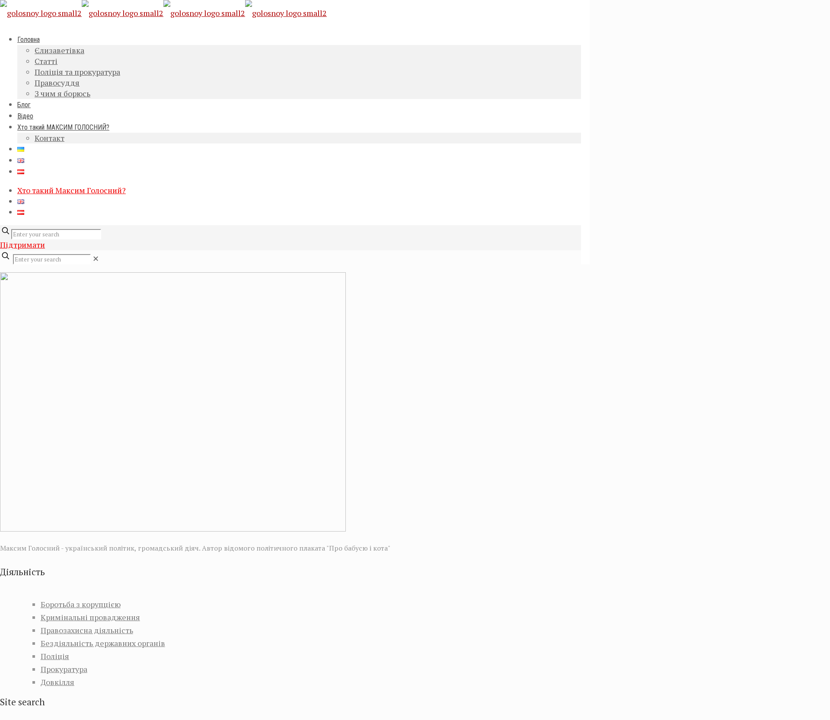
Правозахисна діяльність (87, 630)
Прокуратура (64, 669)
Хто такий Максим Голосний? (71, 190)
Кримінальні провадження (90, 617)
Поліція (55, 656)
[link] (96, 258)
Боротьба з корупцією (81, 604)
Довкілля (57, 682)
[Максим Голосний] (163, 13)
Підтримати (22, 244)
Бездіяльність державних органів (103, 643)
